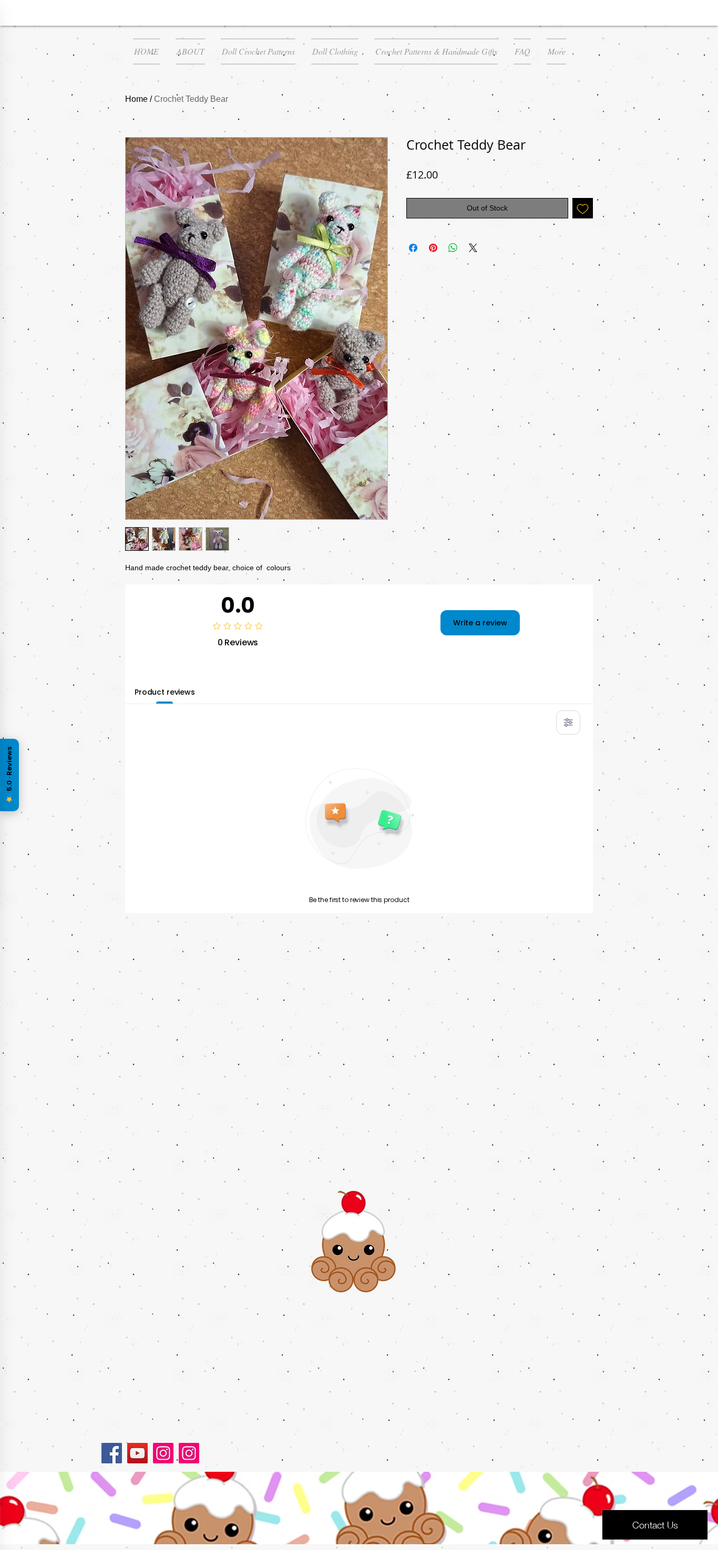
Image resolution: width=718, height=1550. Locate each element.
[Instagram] (163, 1453)
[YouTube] (137, 1453)
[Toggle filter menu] (568, 722)
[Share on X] (473, 248)
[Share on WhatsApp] (453, 248)
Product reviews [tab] (165, 692)
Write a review (480, 622)
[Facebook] (111, 1453)
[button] (258, 51)
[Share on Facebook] (413, 248)
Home (136, 99)
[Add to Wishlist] (582, 208)
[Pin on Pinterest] (433, 248)
